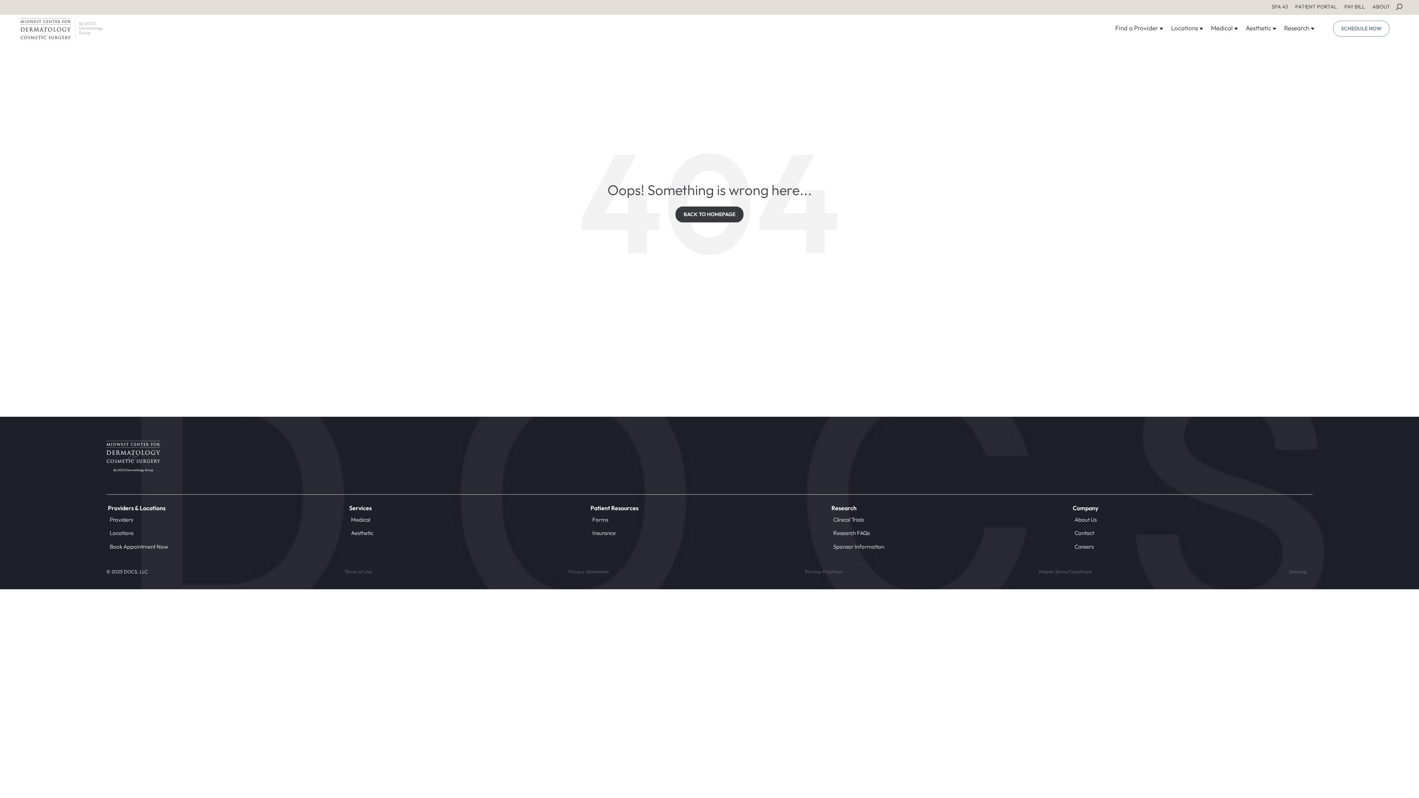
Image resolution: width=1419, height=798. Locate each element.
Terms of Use (358, 571)
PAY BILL (1354, 6)
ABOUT (1381, 6)
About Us (1086, 519)
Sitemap (1298, 571)
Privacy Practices (824, 571)
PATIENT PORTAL (1316, 6)
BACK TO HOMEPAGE (709, 214)
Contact (1084, 532)
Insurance (604, 532)
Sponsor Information (858, 546)
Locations (121, 532)
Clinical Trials (848, 519)
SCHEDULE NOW (1361, 28)
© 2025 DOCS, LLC (127, 571)
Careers (1084, 546)
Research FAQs (851, 532)
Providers (121, 519)
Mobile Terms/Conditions (1065, 571)
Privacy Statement (589, 571)
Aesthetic (362, 532)
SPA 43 (1280, 6)
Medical (360, 519)
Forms (600, 519)
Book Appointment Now (139, 546)
